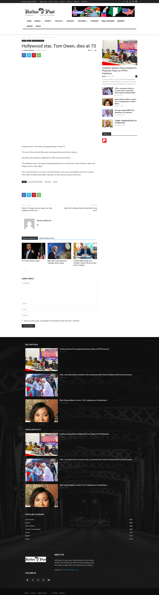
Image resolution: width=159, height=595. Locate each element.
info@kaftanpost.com (70, 570)
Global (29, 38)
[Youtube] (136, 1)
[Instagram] (127, 1)
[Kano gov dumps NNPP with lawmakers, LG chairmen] (107, 113)
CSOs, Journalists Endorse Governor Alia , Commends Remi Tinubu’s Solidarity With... (125, 91)
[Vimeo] (133, 1)
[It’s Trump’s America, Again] (33, 251)
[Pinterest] (34, 55)
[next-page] (26, 269)
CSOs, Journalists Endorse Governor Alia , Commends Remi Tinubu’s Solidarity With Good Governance (96, 375)
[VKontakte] (49, 580)
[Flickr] (38, 580)
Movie (29, 40)
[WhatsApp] (39, 55)
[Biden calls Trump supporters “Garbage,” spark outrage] (59, 251)
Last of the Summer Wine (35, 182)
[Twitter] (130, 1)
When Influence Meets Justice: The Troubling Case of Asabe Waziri (126, 101)
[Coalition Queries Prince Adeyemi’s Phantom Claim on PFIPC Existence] (119, 52)
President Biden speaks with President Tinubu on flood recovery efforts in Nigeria (84, 263)
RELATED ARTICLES (30, 238)
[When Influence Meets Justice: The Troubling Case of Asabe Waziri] (107, 102)
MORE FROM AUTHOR (46, 238)
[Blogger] (27, 580)
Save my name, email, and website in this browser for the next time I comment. (52, 321)
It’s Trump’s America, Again (30, 261)
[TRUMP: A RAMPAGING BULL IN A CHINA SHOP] (107, 123)
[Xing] (38, 225)
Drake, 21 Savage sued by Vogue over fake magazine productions (37, 209)
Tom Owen (48, 182)
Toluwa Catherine (29, 50)
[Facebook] (124, 1)
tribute (55, 182)
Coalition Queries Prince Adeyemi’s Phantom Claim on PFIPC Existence (119, 71)
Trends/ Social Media (38, 40)
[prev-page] (23, 269)
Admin (104, 76)
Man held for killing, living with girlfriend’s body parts (80, 209)
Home (23, 38)
